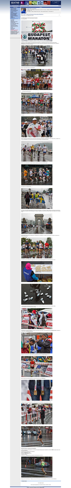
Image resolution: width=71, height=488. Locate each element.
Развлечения (13, 28)
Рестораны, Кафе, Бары (14, 23)
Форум (12, 16)
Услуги (12, 27)
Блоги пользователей (14, 18)
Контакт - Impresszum (30, 487)
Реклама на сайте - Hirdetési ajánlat (49, 0)
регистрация (16, 5)
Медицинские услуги (14, 21)
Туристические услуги (14, 26)
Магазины (12, 20)
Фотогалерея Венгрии (14, 10)
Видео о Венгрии (13, 9)
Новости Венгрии (13, 8)
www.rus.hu (37, 486)
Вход (13, 5)
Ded (29, 11)
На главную (11, 0)
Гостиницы (12, 19)
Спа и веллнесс (13, 24)
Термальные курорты (14, 25)
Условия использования (58, 0)
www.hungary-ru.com (32, 486)
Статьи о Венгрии (13, 11)
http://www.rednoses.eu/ (29, 331)
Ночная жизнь (13, 22)
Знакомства (13, 17)
